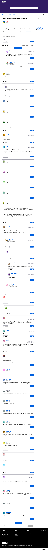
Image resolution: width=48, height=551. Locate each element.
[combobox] (24, 8)
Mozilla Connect (4, 2)
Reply (32, 41)
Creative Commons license (29, 545)
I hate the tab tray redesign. (39, 20)
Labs (8, 14)
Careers (3, 535)
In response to (12, 64)
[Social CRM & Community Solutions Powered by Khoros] (44, 549)
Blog (15, 536)
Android (16, 534)
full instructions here (28, 31)
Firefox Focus (16, 535)
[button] (4, 41)
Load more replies (18, 522)
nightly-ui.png (5, 38)
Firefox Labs (38, 21)
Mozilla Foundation (5, 534)
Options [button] (44, 14)
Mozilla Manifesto (4, 533)
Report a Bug (29, 533)
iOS (15, 533)
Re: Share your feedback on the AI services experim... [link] (16, 14)
